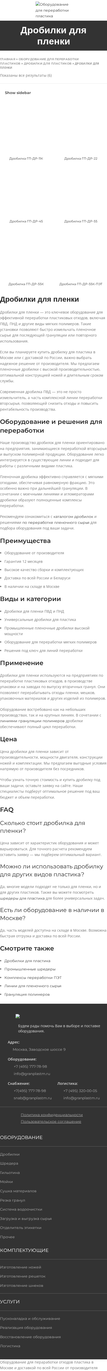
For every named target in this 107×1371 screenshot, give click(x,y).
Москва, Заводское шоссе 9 (39, 1049)
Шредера (9, 1163)
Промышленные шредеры (30, 969)
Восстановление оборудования (30, 1337)
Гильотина (10, 1172)
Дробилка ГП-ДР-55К (26, 284)
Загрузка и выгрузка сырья (26, 1218)
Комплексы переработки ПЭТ (33, 977)
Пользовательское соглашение (51, 1121)
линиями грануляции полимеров (32, 721)
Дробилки (10, 1154)
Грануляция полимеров (27, 994)
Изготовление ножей (20, 1267)
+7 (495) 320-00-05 (79, 1090)
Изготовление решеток (22, 1276)
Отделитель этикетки (21, 1227)
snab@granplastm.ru (33, 1098)
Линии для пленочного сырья (32, 986)
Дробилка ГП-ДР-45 (26, 221)
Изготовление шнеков (21, 1285)
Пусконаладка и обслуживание (30, 1318)
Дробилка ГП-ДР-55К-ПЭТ (80, 284)
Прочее (7, 1237)
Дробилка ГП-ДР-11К (26, 158)
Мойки (6, 1181)
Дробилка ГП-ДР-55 (80, 221)
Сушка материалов (18, 1191)
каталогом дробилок (73, 516)
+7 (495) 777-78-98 (30, 1066)
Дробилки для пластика (27, 961)
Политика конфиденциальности (52, 1114)
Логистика (10, 1346)
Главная (7, 59)
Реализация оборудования (26, 1327)
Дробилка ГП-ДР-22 (80, 158)
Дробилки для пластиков (48, 63)
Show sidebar (18, 93)
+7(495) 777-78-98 (29, 1090)
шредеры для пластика (22, 898)
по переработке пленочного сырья (55, 522)
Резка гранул (12, 1200)
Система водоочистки (21, 1209)
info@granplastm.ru (32, 1073)
